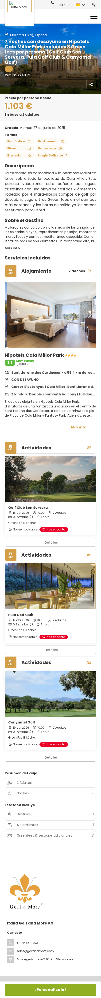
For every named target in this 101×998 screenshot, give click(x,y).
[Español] (80, 5)
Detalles (51, 542)
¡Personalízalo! (50, 989)
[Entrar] (93, 5)
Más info (12, 248)
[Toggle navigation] (93, 16)
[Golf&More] (19, 13)
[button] (11, 314)
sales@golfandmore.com (35, 951)
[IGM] (25, 891)
